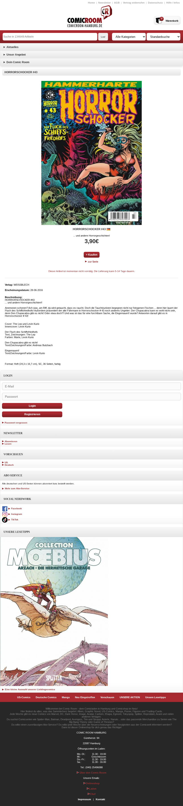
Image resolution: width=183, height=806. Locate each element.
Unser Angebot (16, 54)
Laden (92, 788)
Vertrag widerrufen (134, 2)
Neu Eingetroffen (85, 697)
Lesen (8, 444)
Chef (93, 794)
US (6, 462)
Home (91, 2)
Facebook (16, 508)
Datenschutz (155, 2)
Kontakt (100, 799)
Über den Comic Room (92, 772)
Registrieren (32, 414)
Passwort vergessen (16, 422)
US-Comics (23, 697)
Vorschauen (107, 697)
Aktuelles (12, 47)
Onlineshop (93, 783)
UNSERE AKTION (130, 697)
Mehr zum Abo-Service (16, 488)
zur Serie (92, 261)
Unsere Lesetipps (155, 697)
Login (32, 405)
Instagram (16, 514)
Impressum (84, 799)
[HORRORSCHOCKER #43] (91, 153)
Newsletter (104, 2)
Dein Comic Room (17, 62)
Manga (66, 697)
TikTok (14, 519)
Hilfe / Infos (173, 2)
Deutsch (9, 465)
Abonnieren (11, 441)
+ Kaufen (91, 254)
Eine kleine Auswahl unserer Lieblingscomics (29, 689)
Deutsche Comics (46, 697)
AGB (117, 2)
